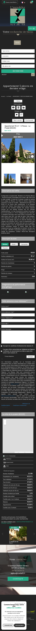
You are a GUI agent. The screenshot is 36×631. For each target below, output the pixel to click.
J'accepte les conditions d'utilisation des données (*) (18, 346)
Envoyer (30, 356)
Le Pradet (9, 96)
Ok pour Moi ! (19, 625)
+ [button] (5, 421)
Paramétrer (8, 625)
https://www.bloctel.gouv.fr (8, 396)
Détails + (14, 244)
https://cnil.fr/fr (15, 384)
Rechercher (18, 71)
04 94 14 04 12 (18, 570)
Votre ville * (4, 323)
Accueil (3, 96)
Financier (5, 248)
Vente (17, 42)
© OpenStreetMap (29, 452)
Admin (27, 619)
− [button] (5, 423)
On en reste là (19, 603)
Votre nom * (5, 306)
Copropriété (24, 244)
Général (5, 244)
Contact (18, 579)
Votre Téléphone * (7, 318)
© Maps (21, 452)
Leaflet (16, 452)
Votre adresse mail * (7, 312)
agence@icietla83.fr (18, 573)
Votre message (6, 329)
